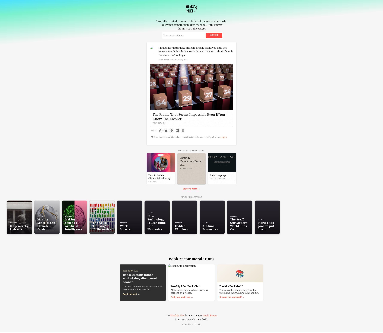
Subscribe (186, 324)
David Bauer (210, 315)
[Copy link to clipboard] (160, 130)
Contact (198, 324)
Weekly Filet (177, 315)
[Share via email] (183, 130)
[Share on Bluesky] (166, 130)
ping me (224, 137)
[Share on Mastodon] (171, 130)
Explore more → (191, 189)
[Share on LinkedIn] (177, 130)
